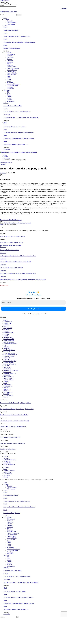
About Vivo (3, 220)
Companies (10, 60)
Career (6, 326)
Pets (5, 383)
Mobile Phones (11, 101)
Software (9, 99)
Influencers (7, 367)
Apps (8, 93)
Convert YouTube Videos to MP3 (12, 106)
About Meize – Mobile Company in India (11, 242)
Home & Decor (11, 74)
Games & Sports (11, 71)
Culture (9, 76)
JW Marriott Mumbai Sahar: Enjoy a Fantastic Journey (18, 132)
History (9, 81)
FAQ (5, 345)
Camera (9, 95)
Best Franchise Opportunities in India (10, 437)
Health (5, 25)
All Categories (7, 52)
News (5, 381)
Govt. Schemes (8, 356)
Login (61, 8)
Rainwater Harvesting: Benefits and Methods (12, 443)
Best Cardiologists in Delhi (10, 30)
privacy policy (36, 313)
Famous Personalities (13, 68)
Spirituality (7, 389)
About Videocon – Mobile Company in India (12, 236)
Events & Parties (11, 66)
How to (6, 365)
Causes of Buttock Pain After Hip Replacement (16, 36)
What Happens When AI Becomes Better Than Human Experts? (21, 117)
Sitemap (5, 477)
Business (9, 59)
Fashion (9, 79)
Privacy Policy (7, 472)
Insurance (7, 368)
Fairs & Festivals (8, 342)
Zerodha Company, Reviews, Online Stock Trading (14, 415)
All (8, 92)
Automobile (10, 57)
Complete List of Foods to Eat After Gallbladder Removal (19, 42)
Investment (10, 62)
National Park (8, 379)
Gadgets (9, 96)
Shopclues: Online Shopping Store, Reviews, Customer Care (17, 409)
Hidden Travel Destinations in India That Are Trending (18, 138)
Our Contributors (11, 22)
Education (10, 55)
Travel (5, 122)
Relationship (10, 88)
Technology (6, 90)
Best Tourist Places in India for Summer (14, 126)
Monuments (10, 82)
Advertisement (11, 24)
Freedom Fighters (12, 70)
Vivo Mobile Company (15, 220)
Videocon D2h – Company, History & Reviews (13, 426)
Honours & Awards (9, 364)
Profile (65, 8)
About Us (6, 19)
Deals (5, 335)
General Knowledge (10, 354)
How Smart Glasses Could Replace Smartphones (16, 111)
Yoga (5, 397)
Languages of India (12, 85)
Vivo (8, 220)
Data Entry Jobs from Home (8, 449)
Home (5, 18)
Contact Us (6, 149)
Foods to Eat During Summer (11, 48)
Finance (6, 348)
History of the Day (12, 73)
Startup (9, 63)
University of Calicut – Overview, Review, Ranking (14, 420)
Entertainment (11, 54)
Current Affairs (8, 332)
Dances (9, 77)
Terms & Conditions (9, 470)
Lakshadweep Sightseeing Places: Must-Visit (15, 144)
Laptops (9, 98)
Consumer (7, 329)
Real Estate (10, 87)
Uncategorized (8, 395)
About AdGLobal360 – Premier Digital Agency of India (15, 403)
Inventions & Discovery (13, 84)
